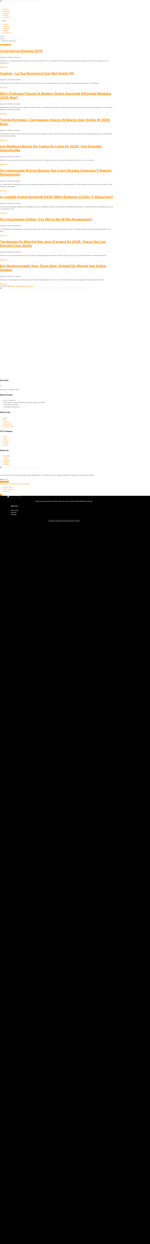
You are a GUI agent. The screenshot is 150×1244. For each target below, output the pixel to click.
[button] (75, 21)
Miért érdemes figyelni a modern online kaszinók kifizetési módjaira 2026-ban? (55, 96)
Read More (3, 67)
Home (5, 9)
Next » (32, 286)
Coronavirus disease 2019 (21, 51)
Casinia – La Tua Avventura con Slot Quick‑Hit (37, 73)
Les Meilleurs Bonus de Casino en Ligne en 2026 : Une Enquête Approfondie (51, 148)
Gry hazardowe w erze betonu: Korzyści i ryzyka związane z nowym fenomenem (55, 173)
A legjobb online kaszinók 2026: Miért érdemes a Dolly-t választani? (56, 197)
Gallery (5, 15)
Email (2, 479)
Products (6, 13)
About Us (6, 11)
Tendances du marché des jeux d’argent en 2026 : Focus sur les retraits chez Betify (53, 244)
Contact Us (7, 17)
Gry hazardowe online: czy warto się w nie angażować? (46, 219)
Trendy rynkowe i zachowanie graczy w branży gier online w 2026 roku (55, 122)
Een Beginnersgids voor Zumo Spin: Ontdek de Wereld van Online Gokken (53, 268)
